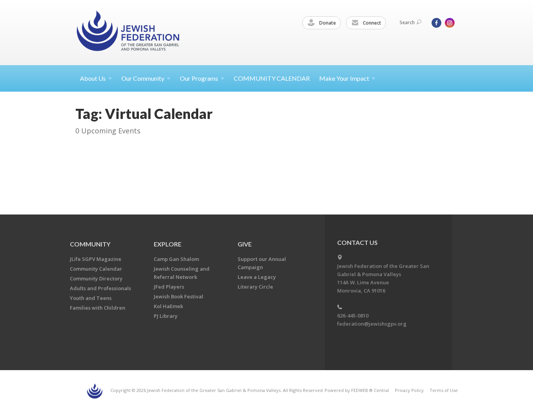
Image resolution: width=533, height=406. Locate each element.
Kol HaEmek (168, 306)
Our (199, 78)
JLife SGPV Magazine (95, 258)
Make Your (344, 78)
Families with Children (97, 307)
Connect (371, 23)
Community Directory (96, 278)
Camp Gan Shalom (176, 258)
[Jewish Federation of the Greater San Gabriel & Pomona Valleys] (128, 32)
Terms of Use (444, 390)
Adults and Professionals (100, 288)
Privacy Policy (409, 390)
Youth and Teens (91, 297)
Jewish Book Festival (178, 296)
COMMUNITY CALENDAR (272, 78)
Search (407, 22)
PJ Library (166, 315)
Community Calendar (96, 268)
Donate (327, 23)
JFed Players (169, 286)
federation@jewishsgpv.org (372, 323)
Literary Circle (255, 286)
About (93, 78)
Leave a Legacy (257, 276)
